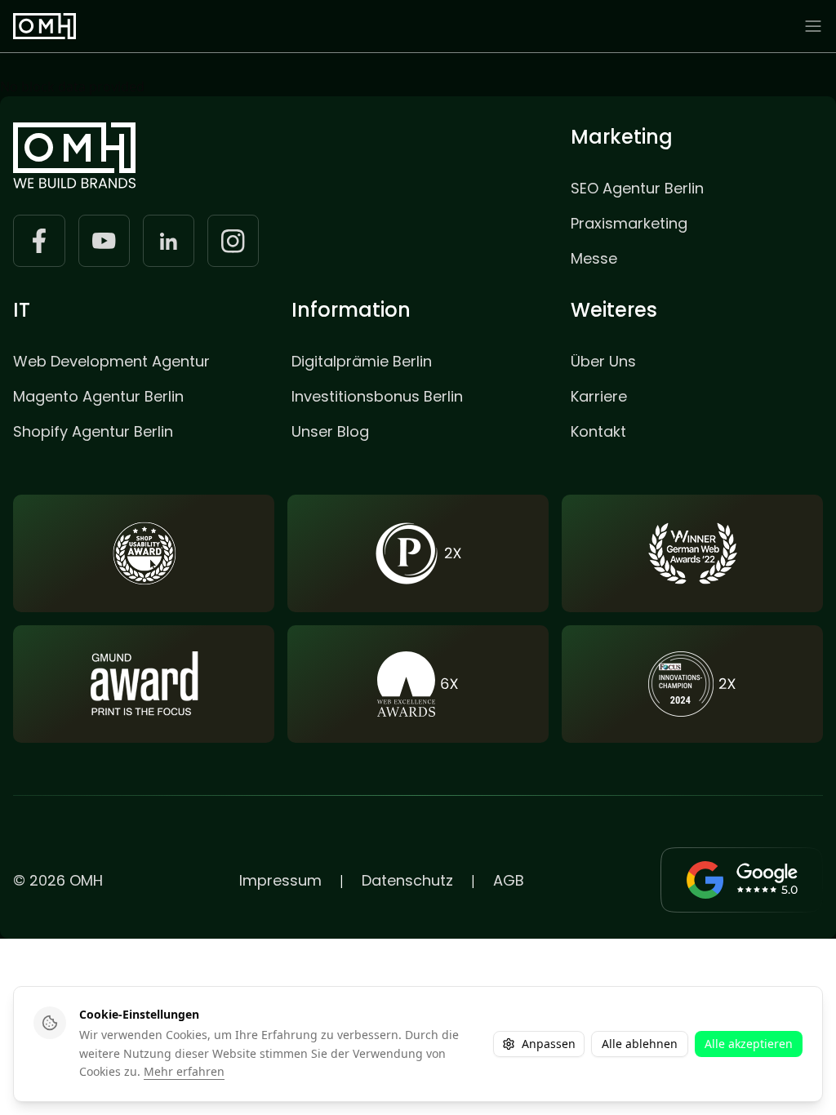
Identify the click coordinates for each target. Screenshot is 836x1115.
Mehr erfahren (184, 1071)
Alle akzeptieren (749, 1043)
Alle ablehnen (640, 1043)
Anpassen (549, 1043)
